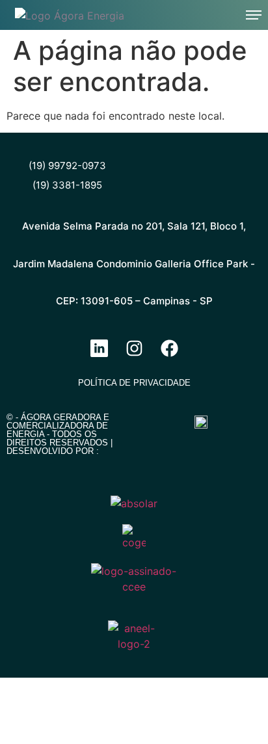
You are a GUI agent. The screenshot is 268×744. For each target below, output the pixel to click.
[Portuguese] (198, 13)
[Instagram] (134, 347)
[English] (181, 13)
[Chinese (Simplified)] (164, 13)
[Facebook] (169, 347)
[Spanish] (215, 13)
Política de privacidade (134, 383)
